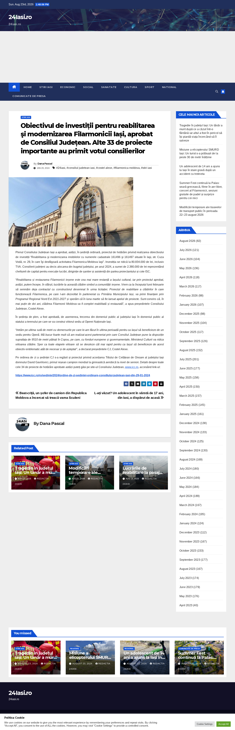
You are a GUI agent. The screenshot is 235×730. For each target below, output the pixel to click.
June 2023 (186, 587)
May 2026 (185, 268)
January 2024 (187, 523)
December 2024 (189, 423)
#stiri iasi (146, 167)
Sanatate (108, 87)
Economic (68, 87)
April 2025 (185, 386)
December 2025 (189, 313)
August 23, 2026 (28, 663)
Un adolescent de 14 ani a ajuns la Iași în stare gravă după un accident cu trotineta (199, 170)
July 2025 (185, 359)
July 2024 (185, 468)
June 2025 (186, 368)
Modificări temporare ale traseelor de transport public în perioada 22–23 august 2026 (200, 211)
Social (88, 87)
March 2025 (186, 395)
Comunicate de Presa (29, 96)
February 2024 (188, 514)
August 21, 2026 (191, 663)
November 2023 (189, 541)
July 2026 (185, 250)
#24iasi (60, 167)
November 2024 (189, 432)
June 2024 (186, 477)
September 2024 (189, 450)
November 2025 (189, 322)
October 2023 (187, 550)
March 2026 (186, 286)
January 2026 (187, 304)
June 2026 (186, 259)
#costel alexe (104, 167)
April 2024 (185, 496)
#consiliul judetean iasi (81, 167)
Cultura (130, 87)
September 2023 (189, 559)
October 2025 (187, 332)
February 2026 (188, 295)
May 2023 (185, 596)
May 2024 (185, 486)
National (169, 87)
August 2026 (187, 240)
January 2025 (187, 414)
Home (28, 87)
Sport (149, 87)
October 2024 (187, 441)
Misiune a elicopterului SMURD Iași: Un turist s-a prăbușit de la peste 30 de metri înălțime (199, 153)
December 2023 (189, 532)
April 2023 (185, 605)
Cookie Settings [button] (205, 724)
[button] (216, 91)
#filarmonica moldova (127, 167)
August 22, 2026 (137, 663)
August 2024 (187, 459)
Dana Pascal (45, 163)
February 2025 (188, 404)
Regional (74, 649)
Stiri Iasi (46, 87)
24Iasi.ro (20, 17)
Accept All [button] (223, 724)
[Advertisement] (117, 57)
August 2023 (187, 568)
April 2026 (185, 277)
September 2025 (189, 341)
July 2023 (185, 578)
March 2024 (186, 505)
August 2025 (187, 350)
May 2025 (185, 377)
